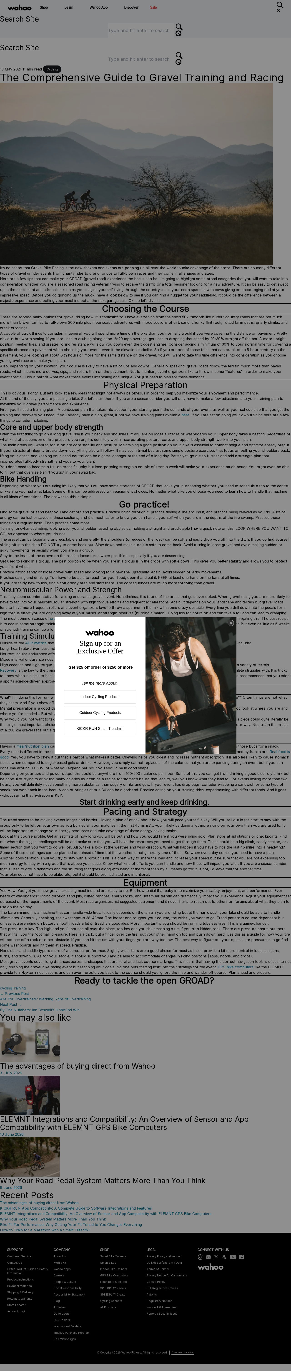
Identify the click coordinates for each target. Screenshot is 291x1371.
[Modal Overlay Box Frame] (145, 685)
